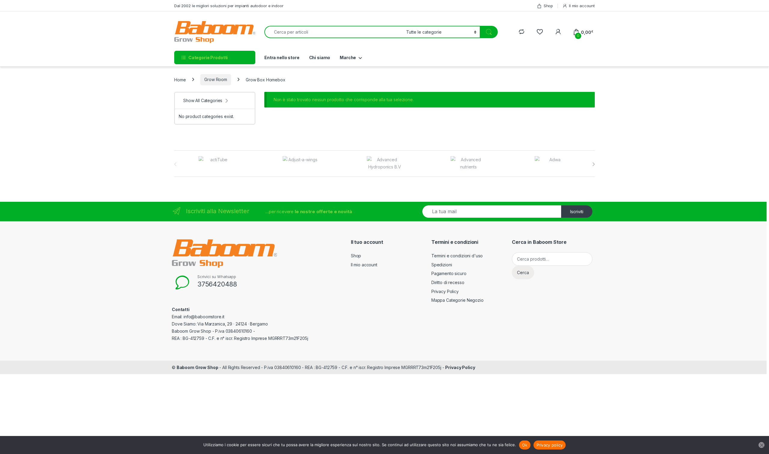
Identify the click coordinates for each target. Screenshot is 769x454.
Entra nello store (281, 57)
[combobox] (333, 32)
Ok (524, 445)
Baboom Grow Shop (197, 367)
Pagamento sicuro (449, 273)
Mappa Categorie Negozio (457, 300)
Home (180, 79)
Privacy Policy (445, 291)
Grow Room (215, 79)
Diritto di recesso (447, 282)
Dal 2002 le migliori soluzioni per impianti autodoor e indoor (228, 5)
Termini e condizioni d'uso (457, 255)
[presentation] (593, 164)
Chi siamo (319, 57)
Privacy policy (549, 445)
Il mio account (582, 5)
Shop (548, 5)
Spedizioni (441, 264)
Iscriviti (576, 211)
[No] (761, 445)
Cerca (523, 272)
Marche (348, 57)
